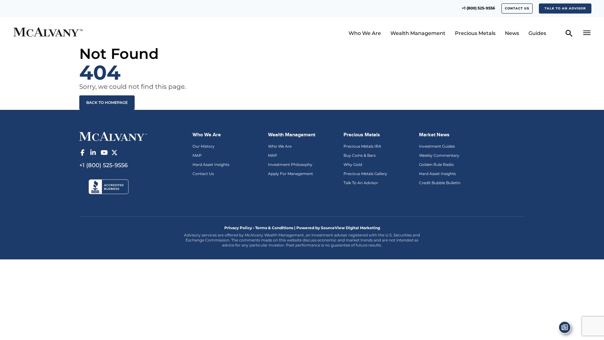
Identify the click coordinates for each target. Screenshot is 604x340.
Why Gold (353, 164)
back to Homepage (107, 102)
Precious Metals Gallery (365, 173)
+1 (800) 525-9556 (478, 8)
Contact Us (203, 173)
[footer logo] (113, 136)
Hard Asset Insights (211, 164)
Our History (204, 146)
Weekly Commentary (439, 155)
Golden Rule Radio (436, 164)
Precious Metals (475, 33)
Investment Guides (437, 146)
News (512, 33)
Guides (537, 33)
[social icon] (82, 152)
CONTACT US (517, 8)
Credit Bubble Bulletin (440, 182)
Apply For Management (290, 173)
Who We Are (365, 33)
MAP (197, 155)
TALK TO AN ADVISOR (565, 8)
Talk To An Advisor (361, 182)
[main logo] (83, 32)
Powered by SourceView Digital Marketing (338, 227)
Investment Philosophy (290, 164)
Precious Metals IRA (362, 146)
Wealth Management (417, 33)
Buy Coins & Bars (360, 155)
